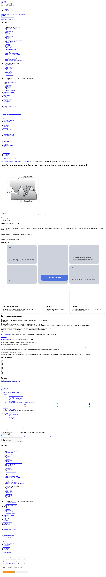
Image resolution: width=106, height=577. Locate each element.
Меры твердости (10, 35)
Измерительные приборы (15, 399)
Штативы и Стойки (11, 49)
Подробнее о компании (55, 277)
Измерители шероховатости (13, 66)
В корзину (3, 213)
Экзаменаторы (9, 75)
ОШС (7, 38)
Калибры (11, 397)
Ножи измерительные (11, 81)
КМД (7, 32)
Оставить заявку (5, 375)
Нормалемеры (9, 69)
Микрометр (9, 86)
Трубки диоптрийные (11, 79)
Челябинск (3, 2)
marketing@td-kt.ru (5, 14)
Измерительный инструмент (16, 396)
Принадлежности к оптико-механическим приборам (22, 402)
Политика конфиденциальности (10, 415)
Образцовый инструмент (15, 398)
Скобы (8, 44)
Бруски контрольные (11, 59)
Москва (2, 16)
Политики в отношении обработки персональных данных (25, 436)
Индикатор (9, 85)
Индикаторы (9, 31)
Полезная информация (14, 414)
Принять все (9, 571)
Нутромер (8, 87)
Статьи (11, 418)
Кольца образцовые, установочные (15, 60)
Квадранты (9, 72)
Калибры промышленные (12, 53)
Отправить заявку (5, 434)
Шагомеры (9, 71)
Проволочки (9, 42)
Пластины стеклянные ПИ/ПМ (14, 40)
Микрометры (9, 36)
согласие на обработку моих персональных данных (56, 436)
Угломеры (8, 45)
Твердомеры (9, 64)
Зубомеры (8, 73)
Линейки (8, 33)
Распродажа (12, 401)
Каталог (3, 6)
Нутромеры (9, 37)
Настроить (22, 571)
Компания (5, 408)
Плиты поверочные (11, 41)
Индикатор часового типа (7, 339)
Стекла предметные (11, 82)
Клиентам (5, 413)
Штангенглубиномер (11, 88)
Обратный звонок (22, 14)
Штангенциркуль (10, 90)
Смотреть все (6, 101)
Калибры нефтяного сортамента (14, 54)
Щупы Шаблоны (10, 47)
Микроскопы (9, 68)
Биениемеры (9, 67)
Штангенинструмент (11, 28)
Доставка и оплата (8, 10)
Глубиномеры (9, 29)
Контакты (5, 11)
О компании (6, 9)
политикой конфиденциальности (10, 563)
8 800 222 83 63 (14, 14)
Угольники (9, 46)
